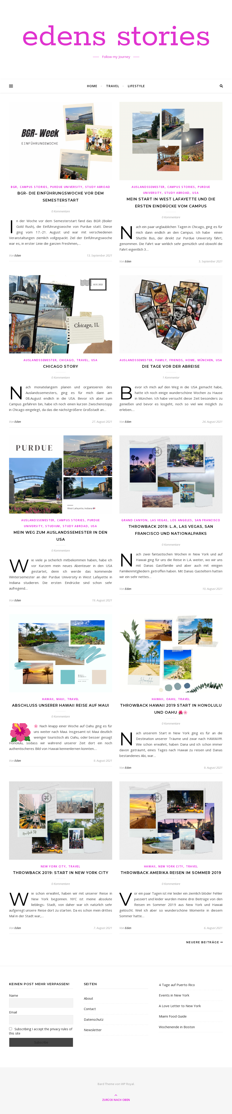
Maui (60, 699)
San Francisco (207, 520)
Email (13, 1012)
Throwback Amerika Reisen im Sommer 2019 (171, 873)
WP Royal (127, 1084)
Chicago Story (60, 366)
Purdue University (66, 187)
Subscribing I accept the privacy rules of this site (40, 1031)
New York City (53, 866)
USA (195, 193)
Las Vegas (159, 520)
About (88, 998)
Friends (176, 360)
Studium (52, 526)
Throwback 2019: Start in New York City (60, 873)
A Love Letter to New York (180, 1006)
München (205, 360)
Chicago (66, 360)
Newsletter (93, 1030)
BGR (14, 187)
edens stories (116, 37)
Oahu (171, 699)
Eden (17, 255)
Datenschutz (94, 1019)
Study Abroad (97, 187)
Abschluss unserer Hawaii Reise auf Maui (60, 705)
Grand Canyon (134, 520)
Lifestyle (136, 86)
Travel (112, 86)
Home (92, 86)
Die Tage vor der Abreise (171, 366)
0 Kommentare (60, 211)
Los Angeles (181, 520)
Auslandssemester (148, 187)
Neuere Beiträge (203, 942)
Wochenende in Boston (177, 1027)
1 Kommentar (170, 377)
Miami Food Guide (173, 1016)
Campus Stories (34, 187)
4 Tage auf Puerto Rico (177, 984)
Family (161, 360)
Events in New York (174, 995)
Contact (90, 1008)
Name (13, 995)
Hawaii (48, 699)
